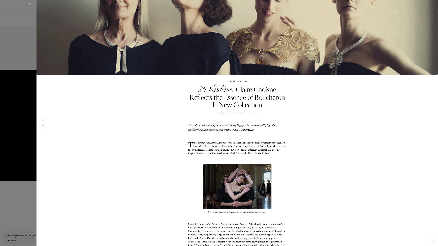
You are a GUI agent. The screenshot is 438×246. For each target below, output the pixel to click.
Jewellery (232, 81)
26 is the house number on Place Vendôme (227, 149)
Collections (242, 81)
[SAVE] (42, 126)
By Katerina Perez (238, 113)
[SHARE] (42, 120)
